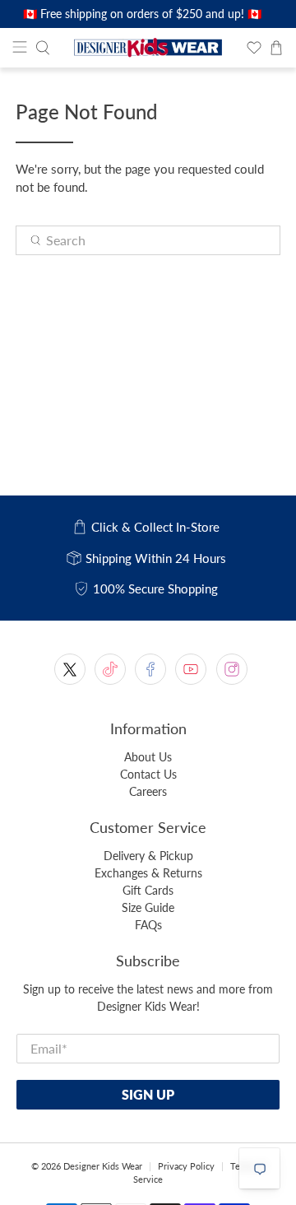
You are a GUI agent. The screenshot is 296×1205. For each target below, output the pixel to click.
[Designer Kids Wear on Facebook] (150, 669)
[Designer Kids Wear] (148, 48)
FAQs (148, 925)
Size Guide (148, 907)
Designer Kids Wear (102, 1166)
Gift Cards (148, 890)
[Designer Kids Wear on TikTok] (110, 669)
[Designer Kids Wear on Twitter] (70, 669)
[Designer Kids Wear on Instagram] (231, 669)
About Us (148, 757)
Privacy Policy (186, 1166)
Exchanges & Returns (148, 873)
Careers (148, 791)
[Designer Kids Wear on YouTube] (190, 669)
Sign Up (148, 1094)
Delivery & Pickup (148, 856)
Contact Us (148, 774)
